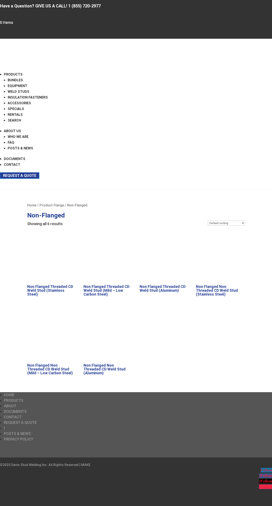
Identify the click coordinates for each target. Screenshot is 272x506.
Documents (14, 159)
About (10, 406)
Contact (12, 165)
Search (14, 120)
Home (31, 205)
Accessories (19, 103)
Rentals (15, 115)
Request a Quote (19, 175)
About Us (12, 131)
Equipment (17, 86)
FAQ (11, 142)
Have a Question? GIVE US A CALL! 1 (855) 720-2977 (50, 6)
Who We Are (18, 137)
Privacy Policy (18, 439)
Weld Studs (18, 92)
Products (13, 74)
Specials (16, 109)
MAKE (86, 465)
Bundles (15, 80)
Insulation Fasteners (28, 97)
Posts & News (20, 148)
